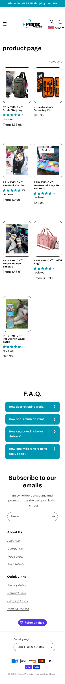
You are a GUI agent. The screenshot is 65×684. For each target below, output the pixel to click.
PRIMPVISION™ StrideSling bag (13, 109)
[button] (5, 24)
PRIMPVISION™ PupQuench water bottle (14, 338)
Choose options (17, 133)
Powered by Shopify (46, 674)
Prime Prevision (26, 674)
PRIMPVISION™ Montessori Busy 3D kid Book (46, 185)
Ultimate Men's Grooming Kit (43, 109)
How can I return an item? (27, 419)
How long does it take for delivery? (26, 434)
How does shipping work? (27, 406)
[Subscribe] (53, 516)
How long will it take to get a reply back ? (28, 451)
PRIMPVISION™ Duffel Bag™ (48, 262)
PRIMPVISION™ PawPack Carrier (13, 184)
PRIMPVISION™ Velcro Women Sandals (13, 263)
